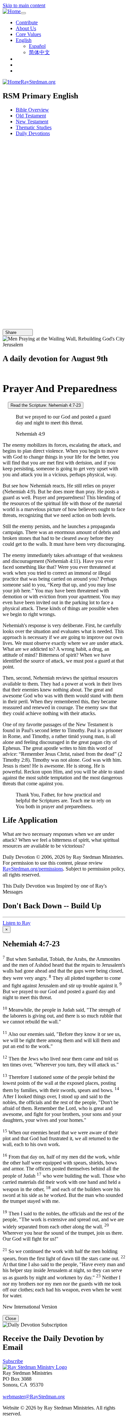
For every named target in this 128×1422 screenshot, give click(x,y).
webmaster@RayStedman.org (34, 1396)
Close (10, 1318)
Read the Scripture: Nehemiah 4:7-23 (46, 405)
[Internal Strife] (5, 405)
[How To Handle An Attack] (5, 372)
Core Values (28, 34)
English (24, 40)
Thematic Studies (34, 127)
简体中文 (39, 52)
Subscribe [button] (13, 1361)
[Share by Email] (19, 332)
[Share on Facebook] (28, 332)
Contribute (27, 22)
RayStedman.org (38, 82)
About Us (26, 28)
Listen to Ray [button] (17, 923)
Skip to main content (24, 5)
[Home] (12, 11)
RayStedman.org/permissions (33, 869)
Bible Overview (32, 110)
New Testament (32, 121)
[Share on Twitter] (24, 332)
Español (37, 46)
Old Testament (31, 115)
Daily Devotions (33, 133)
